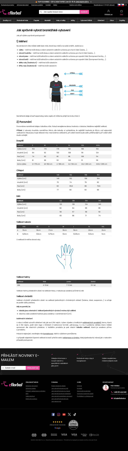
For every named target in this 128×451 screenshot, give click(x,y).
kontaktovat (48, 334)
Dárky (55, 5)
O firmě (79, 386)
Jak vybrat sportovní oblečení (61, 394)
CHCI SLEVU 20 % (82, 2)
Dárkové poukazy (31, 399)
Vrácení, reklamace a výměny (35, 391)
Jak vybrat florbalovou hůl (59, 388)
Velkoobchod (30, 396)
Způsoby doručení (32, 386)
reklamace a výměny (71, 338)
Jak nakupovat (56, 401)
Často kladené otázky (58, 386)
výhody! (112, 5)
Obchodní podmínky (83, 391)
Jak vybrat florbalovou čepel (60, 391)
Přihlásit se (32, 368)
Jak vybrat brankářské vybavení (61, 396)
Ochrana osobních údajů (85, 394)
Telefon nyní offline (75, 5)
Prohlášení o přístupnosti (85, 396)
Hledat (84, 12)
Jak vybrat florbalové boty (59, 399)
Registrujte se (98, 5)
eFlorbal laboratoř (23, 5)
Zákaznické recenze (57, 425)
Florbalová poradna (7, 5)
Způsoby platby (31, 388)
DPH (27, 394)
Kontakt (48, 5)
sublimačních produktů (92, 322)
